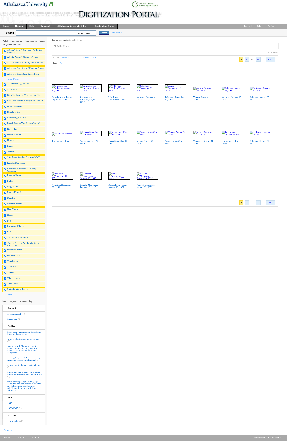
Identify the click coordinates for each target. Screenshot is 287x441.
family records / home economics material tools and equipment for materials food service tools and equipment (22, 349)
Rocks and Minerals (16, 226)
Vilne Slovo (12, 283)
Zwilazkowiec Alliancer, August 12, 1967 (89, 99)
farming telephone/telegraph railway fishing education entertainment (23, 359)
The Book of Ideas (60, 141)
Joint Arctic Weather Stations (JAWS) (23, 157)
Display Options (89, 57)
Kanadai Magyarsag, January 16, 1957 (89, 186)
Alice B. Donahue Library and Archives (25, 62)
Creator (12, 415)
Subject (12, 326)
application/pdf (14, 314)
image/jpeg (12, 319)
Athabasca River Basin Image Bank (23, 74)
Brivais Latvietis (14, 106)
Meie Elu (11, 198)
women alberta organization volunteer (24, 339)
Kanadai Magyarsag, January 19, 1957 (117, 186)
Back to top (8, 430)
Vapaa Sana (12, 266)
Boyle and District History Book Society (25, 100)
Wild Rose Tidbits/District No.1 (117, 98)
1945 (9, 403)
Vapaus (10, 272)
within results (84, 33)
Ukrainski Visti (13, 255)
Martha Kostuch (14, 192)
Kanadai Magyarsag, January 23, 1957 (146, 186)
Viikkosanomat (14, 278)
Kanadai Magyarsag (16, 163)
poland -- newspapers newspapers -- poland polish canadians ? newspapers (24, 373)
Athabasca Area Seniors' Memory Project (25, 68)
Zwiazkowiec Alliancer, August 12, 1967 (62, 98)
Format (12, 308)
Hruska (10, 140)
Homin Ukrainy (14, 134)
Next (269, 59)
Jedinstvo (11, 151)
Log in (247, 26)
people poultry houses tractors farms (23, 365)
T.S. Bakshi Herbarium (17, 237)
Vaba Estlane (13, 261)
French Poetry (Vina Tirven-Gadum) (23, 123)
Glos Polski (12, 129)
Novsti (10, 215)
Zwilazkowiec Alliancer (17, 289)
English (271, 26)
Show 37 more (13, 79)
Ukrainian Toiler (14, 249)
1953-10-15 (12, 408)
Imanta (10, 146)
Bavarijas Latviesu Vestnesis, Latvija (23, 95)
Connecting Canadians (17, 117)
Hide (10, 294)
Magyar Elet (12, 186)
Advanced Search (116, 32)
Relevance (64, 57)
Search (10, 32)
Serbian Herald (14, 232)
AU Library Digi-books (18, 84)
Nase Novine (13, 209)
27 (258, 59)
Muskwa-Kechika (15, 203)
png (9, 220)
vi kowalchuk (13, 421)
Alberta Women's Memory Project (22, 57)
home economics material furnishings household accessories (24, 333)
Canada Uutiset (14, 112)
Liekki (10, 181)
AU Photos (12, 89)
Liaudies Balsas (14, 175)
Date (10, 397)
